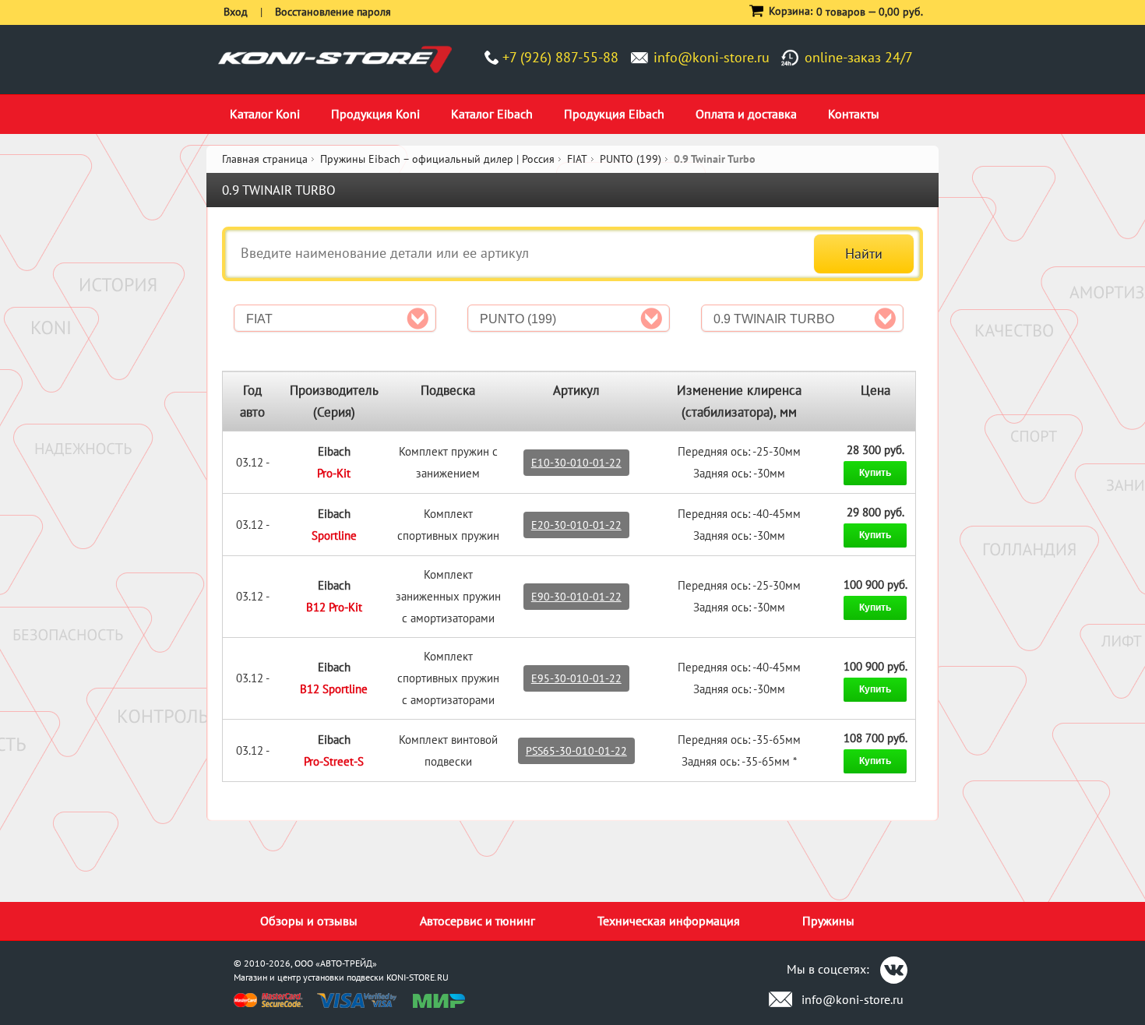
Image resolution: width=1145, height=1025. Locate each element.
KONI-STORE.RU (417, 977)
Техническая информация (668, 920)
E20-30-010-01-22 (576, 525)
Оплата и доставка (746, 114)
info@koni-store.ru (712, 57)
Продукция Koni (375, 114)
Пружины (828, 920)
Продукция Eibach (614, 114)
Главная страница (265, 159)
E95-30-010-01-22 (576, 678)
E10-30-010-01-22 (576, 463)
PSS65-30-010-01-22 (576, 751)
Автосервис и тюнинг (477, 920)
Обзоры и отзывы (309, 920)
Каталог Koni (265, 114)
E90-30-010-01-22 (576, 597)
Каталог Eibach (492, 114)
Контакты (853, 114)
